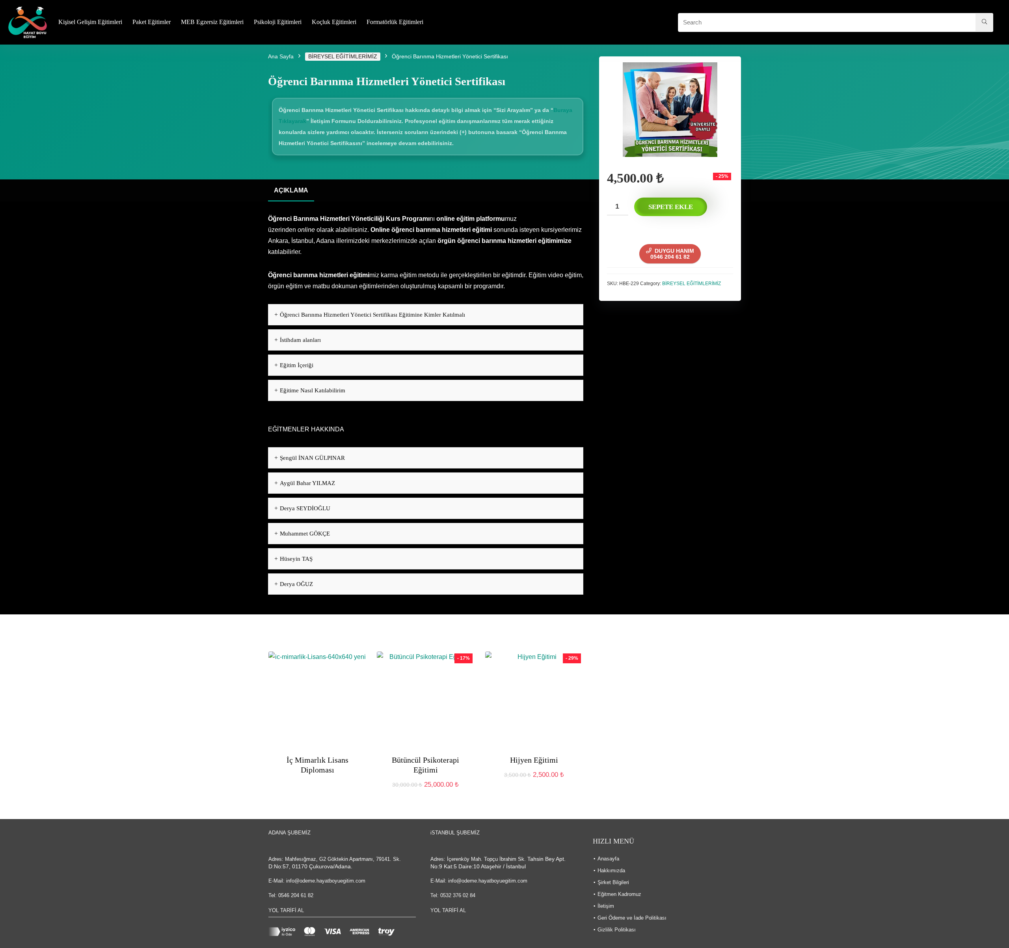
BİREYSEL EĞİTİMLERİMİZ (342, 56)
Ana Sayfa (281, 56)
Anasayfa (608, 859)
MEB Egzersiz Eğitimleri (212, 22)
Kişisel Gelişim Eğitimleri (90, 22)
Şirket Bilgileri (613, 882)
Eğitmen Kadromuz (619, 894)
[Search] (984, 22)
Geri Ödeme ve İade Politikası (632, 918)
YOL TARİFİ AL (286, 910)
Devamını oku (317, 784)
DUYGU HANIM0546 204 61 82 (672, 254)
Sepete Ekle (670, 207)
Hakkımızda (611, 870)
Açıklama (291, 190)
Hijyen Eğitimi (534, 760)
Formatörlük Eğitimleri (395, 22)
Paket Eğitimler (151, 22)
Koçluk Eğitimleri (334, 22)
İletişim (606, 906)
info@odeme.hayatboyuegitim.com (325, 881)
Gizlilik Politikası (617, 930)
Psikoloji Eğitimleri (278, 22)
